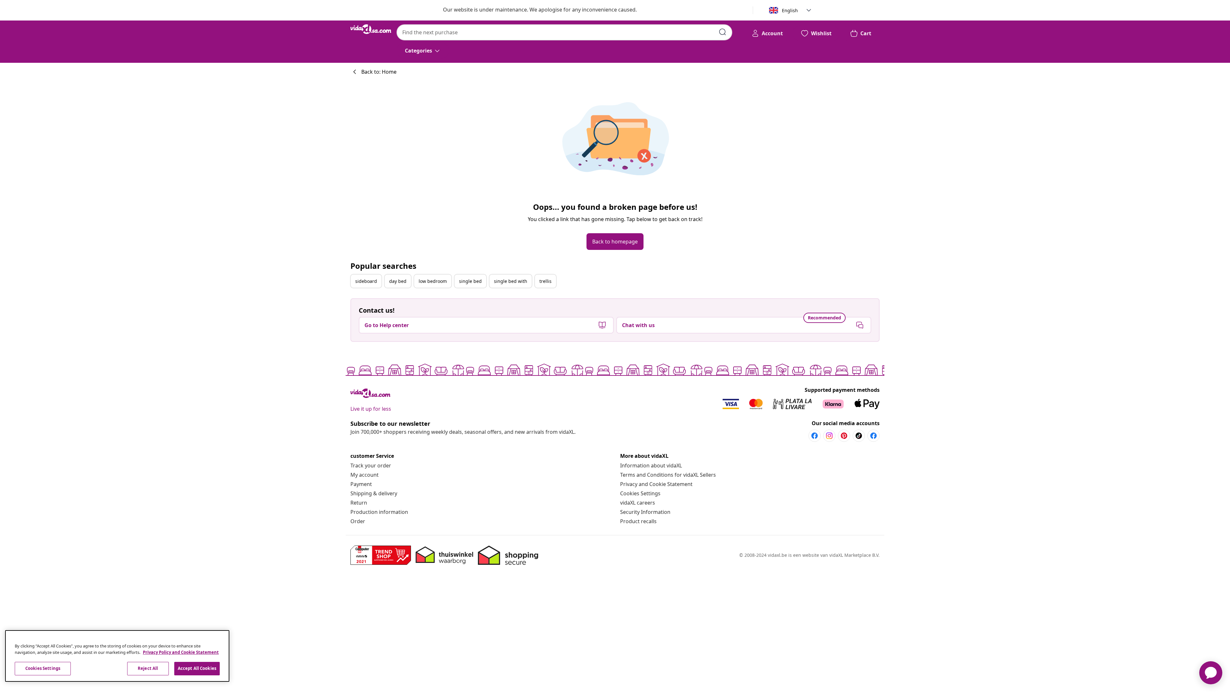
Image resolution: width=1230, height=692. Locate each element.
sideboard (366, 281)
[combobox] (564, 32)
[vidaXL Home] (370, 29)
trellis (545, 281)
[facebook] (814, 435)
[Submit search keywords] (723, 32)
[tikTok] (859, 435)
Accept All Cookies (197, 668)
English (790, 10)
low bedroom (433, 281)
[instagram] (829, 435)
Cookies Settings (640, 493)
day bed (397, 281)
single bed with (510, 281)
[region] (117, 656)
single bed (470, 281)
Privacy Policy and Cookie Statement (181, 652)
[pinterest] (844, 435)
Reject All (148, 668)
